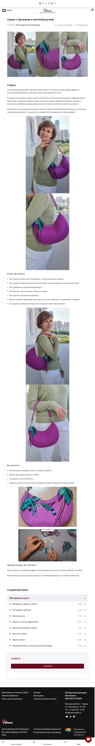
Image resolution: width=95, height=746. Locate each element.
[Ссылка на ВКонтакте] (48, 3)
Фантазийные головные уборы (15, 692)
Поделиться (82, 25)
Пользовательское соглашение (47, 732)
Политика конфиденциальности (47, 729)
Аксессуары (20, 25)
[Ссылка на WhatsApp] (45, 3)
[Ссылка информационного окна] (79, 732)
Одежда (36, 692)
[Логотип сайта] (47, 10)
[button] (88, 739)
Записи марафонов (10, 696)
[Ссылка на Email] (40, 3)
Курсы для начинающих (12, 699)
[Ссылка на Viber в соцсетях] (54, 3)
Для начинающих (33, 25)
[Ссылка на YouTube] (67, 716)
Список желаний (65, 25)
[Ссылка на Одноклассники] (43, 3)
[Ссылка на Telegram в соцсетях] (51, 3)
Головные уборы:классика (44, 699)
